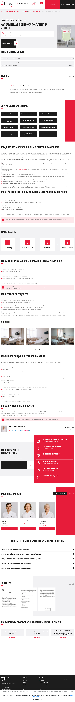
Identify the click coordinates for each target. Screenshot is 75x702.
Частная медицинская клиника (10, 11)
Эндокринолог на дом (44, 686)
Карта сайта (25, 689)
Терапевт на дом (43, 680)
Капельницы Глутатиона (48, 113)
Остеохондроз (6, 173)
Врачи (9, 6)
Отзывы (32, 6)
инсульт (9, 391)
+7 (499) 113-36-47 (23, 3)
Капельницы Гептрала (48, 134)
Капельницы (23, 11)
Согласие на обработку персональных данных (65, 681)
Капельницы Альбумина (48, 120)
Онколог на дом (43, 687)
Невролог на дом (43, 684)
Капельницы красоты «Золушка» (9, 120)
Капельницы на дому (34, 11)
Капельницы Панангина (9, 113)
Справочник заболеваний (19, 6)
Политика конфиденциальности (64, 679)
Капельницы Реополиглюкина (28, 113)
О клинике (3, 6)
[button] (70, 76)
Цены (41, 6)
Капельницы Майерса (28, 127)
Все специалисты (60, 493)
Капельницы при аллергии (9, 127)
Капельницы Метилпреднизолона (29, 134)
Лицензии (25, 680)
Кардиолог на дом (44, 682)
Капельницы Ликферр (28, 120)
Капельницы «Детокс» (9, 134)
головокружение (22, 169)
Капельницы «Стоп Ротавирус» (48, 127)
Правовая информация (27, 687)
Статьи (27, 6)
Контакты (37, 6)
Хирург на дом (43, 689)
